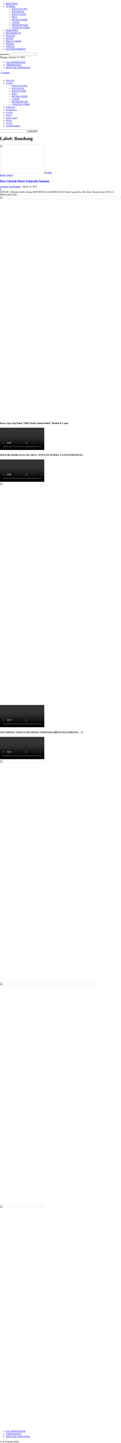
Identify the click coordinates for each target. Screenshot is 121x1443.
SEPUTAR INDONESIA (18, 67)
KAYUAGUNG (20, 9)
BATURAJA (18, 11)
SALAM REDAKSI (15, 62)
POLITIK (10, 35)
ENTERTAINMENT (16, 49)
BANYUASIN (19, 14)
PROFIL (10, 43)
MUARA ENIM (19, 19)
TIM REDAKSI (13, 65)
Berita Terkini (6, 175)
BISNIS (9, 38)
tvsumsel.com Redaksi (10, 186)
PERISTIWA (12, 30)
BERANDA (12, 3)
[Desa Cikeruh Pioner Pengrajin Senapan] (26, 172)
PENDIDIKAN (13, 33)
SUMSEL (10, 6)
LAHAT (16, 22)
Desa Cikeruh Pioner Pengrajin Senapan (24, 181)
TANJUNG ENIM (21, 27)
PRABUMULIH (20, 25)
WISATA (10, 46)
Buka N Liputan (13, 41)
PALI (14, 17)
